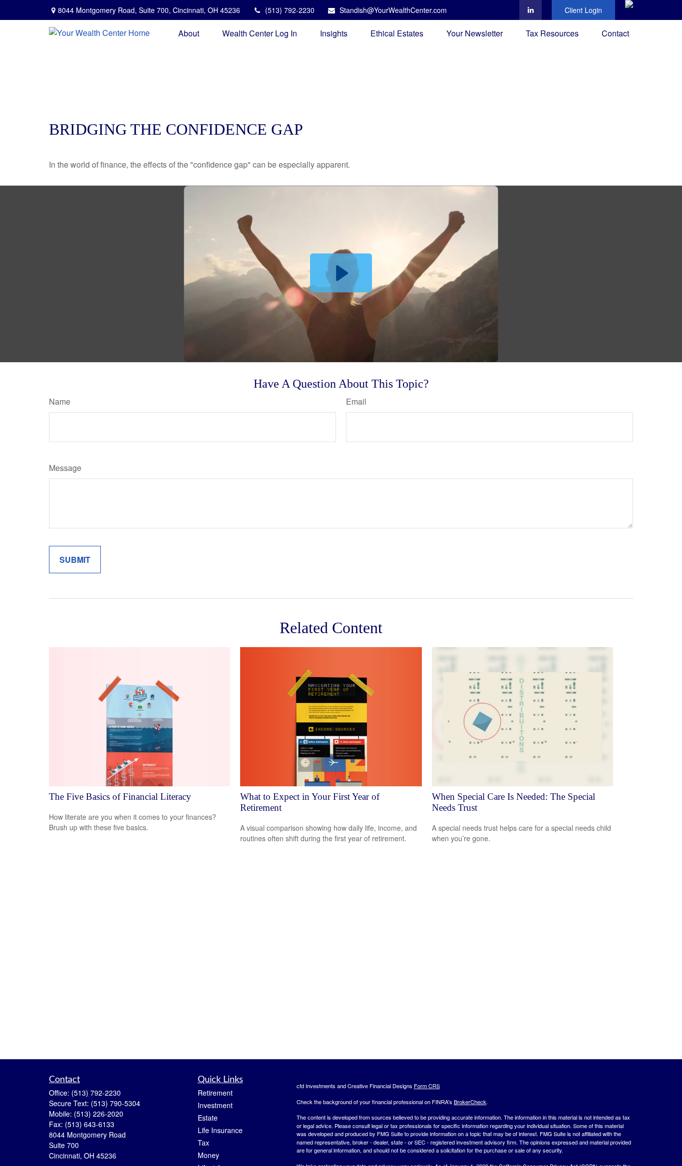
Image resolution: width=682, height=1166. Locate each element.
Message (65, 467)
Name (59, 401)
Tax (203, 1143)
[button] (188, 32)
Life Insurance (220, 1130)
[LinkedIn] (530, 10)
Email (356, 401)
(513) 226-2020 (98, 1114)
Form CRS (427, 1086)
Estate (208, 1118)
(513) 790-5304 (115, 1103)
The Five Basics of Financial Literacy (120, 796)
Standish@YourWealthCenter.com (393, 10)
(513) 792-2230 (290, 10)
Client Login (583, 10)
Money (208, 1155)
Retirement (215, 1093)
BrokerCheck (470, 1102)
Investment (215, 1105)
